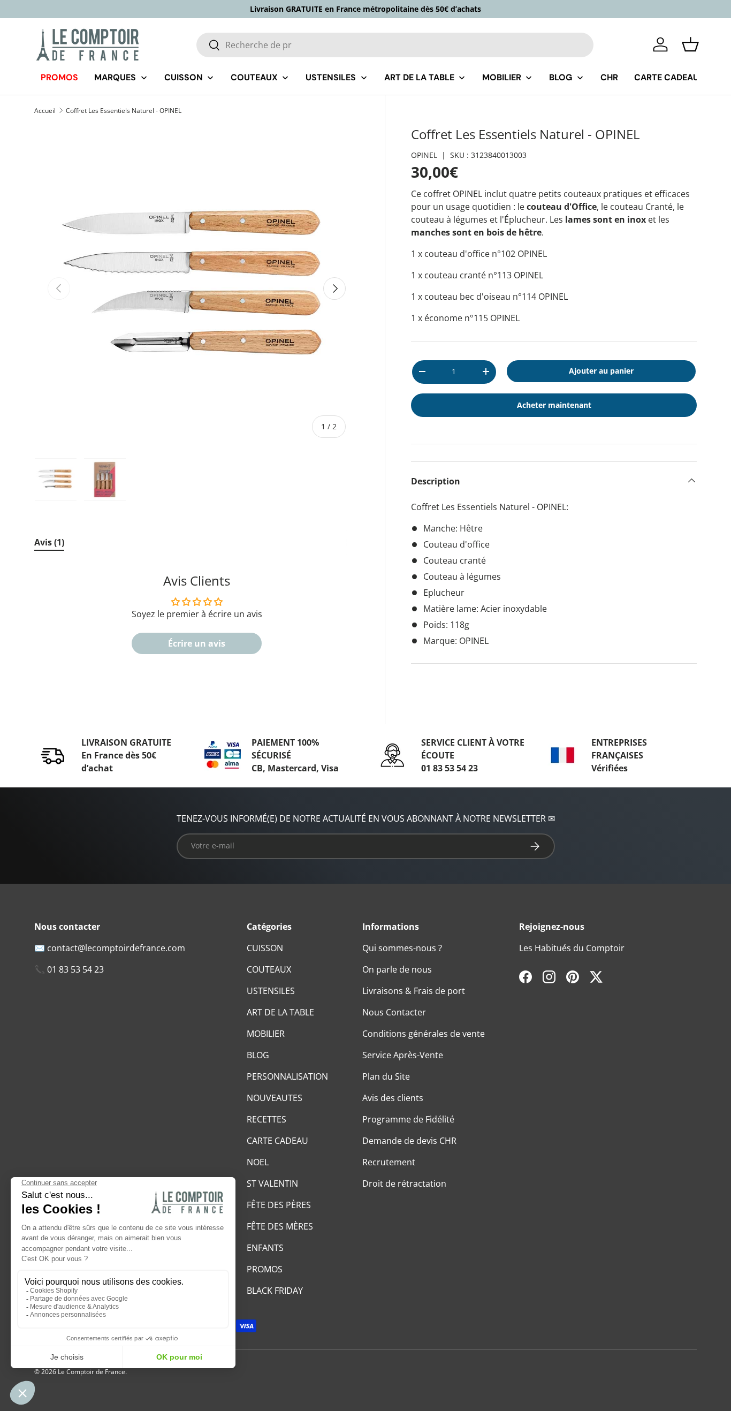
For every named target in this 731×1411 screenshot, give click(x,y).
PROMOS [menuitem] (59, 77)
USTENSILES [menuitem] (331, 77)
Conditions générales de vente (423, 1034)
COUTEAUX (269, 969)
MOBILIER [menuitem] (501, 77)
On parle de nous (397, 969)
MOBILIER (266, 1034)
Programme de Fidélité (408, 1119)
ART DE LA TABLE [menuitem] (419, 77)
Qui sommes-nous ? (402, 948)
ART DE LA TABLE (280, 1012)
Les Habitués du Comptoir (572, 948)
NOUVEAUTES (274, 1098)
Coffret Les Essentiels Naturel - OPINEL (123, 111)
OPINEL (424, 154)
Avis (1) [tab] (49, 542)
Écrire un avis (196, 643)
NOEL (258, 1162)
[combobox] (395, 45)
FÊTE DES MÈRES (280, 1226)
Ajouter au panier (601, 370)
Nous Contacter (394, 1012)
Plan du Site (386, 1076)
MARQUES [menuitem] (115, 77)
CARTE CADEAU (277, 1141)
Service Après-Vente (402, 1055)
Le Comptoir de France (91, 1371)
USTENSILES (271, 991)
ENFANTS (265, 1248)
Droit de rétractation (404, 1183)
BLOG (258, 1055)
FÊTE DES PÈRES (279, 1205)
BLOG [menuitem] (560, 77)
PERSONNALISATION (287, 1076)
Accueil (45, 111)
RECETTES (266, 1119)
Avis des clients (392, 1098)
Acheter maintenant (554, 404)
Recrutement (388, 1162)
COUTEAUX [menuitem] (254, 77)
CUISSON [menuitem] (183, 77)
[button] (690, 44)
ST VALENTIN (272, 1183)
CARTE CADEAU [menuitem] (666, 77)
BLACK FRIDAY (275, 1290)
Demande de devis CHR (409, 1141)
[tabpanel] (196, 619)
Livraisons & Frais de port (413, 991)
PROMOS (265, 1269)
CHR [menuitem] (609, 77)
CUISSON (265, 948)
